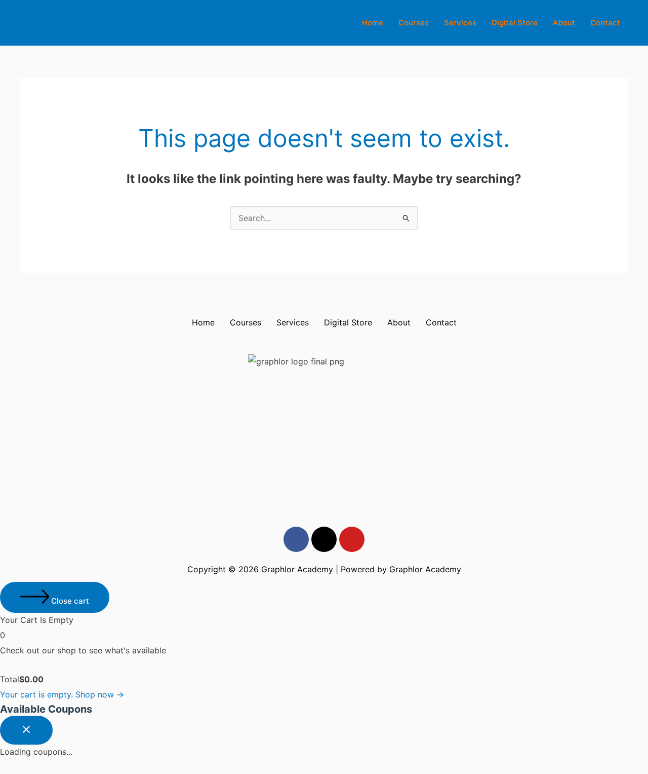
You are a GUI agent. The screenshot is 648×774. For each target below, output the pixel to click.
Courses (413, 22)
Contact (605, 22)
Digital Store (515, 22)
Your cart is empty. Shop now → (62, 694)
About (564, 22)
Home (372, 22)
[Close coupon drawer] (26, 730)
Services (460, 22)
